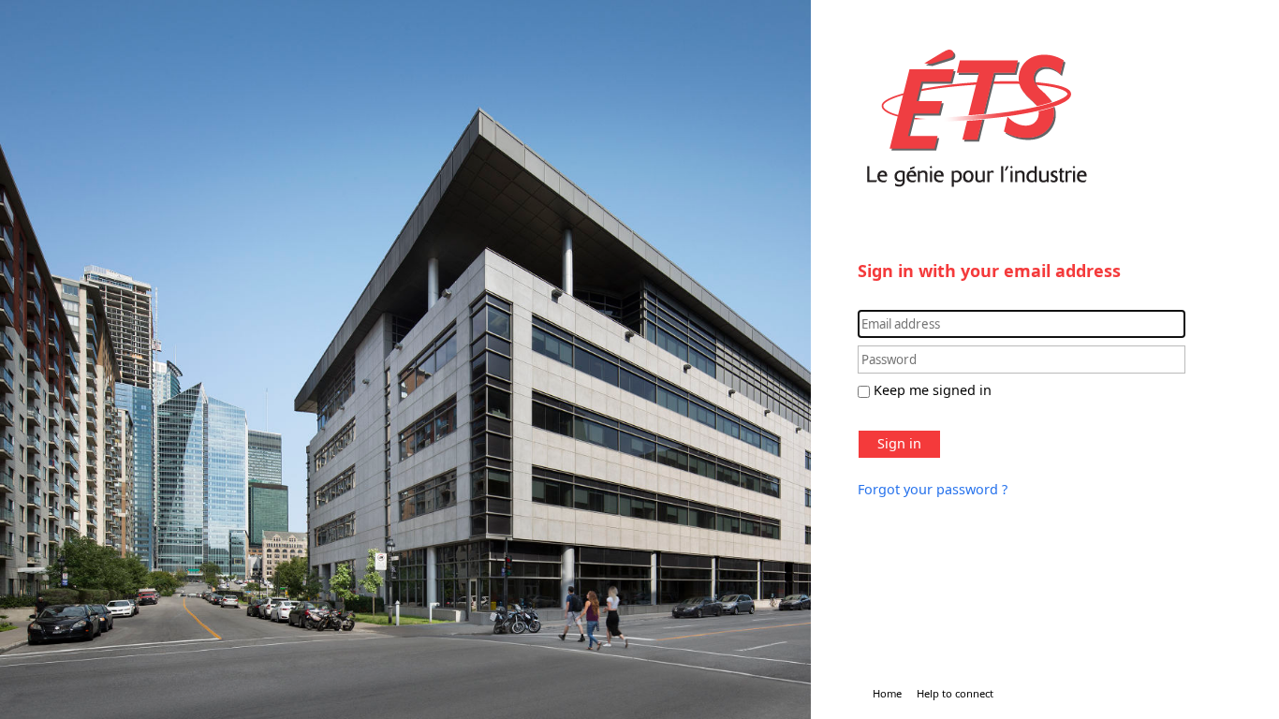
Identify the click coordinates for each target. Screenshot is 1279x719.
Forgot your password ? (932, 489)
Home (887, 693)
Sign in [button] (899, 443)
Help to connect (955, 693)
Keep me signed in (933, 390)
